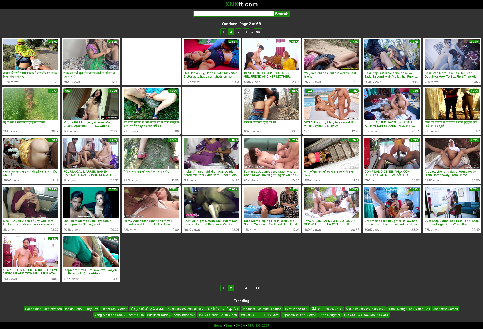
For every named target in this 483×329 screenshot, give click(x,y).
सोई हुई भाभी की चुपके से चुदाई (147, 309)
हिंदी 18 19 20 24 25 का (326, 309)
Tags (229, 325)
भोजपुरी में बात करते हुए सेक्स (223, 309)
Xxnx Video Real (296, 309)
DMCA (240, 325)
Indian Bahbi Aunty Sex (81, 309)
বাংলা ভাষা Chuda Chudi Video (217, 315)
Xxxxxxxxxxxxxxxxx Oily (185, 309)
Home (218, 325)
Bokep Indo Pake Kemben (43, 309)
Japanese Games (445, 309)
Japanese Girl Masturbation (261, 309)
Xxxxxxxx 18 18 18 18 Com (259, 315)
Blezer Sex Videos (114, 309)
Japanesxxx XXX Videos (299, 315)
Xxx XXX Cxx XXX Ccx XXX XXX (366, 315)
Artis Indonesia (184, 315)
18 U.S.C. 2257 (258, 325)
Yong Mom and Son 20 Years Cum (119, 315)
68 (258, 32)
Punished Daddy (158, 315)
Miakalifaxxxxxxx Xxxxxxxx (365, 309)
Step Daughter (330, 315)
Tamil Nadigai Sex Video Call (409, 309)
